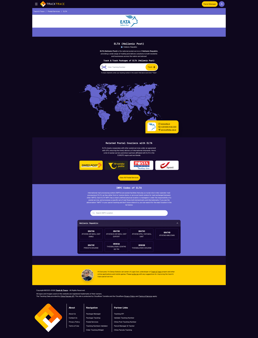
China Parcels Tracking (123, 330)
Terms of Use (74, 326)
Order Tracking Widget (95, 330)
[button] (36, 4)
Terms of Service (145, 296)
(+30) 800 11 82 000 (168, 127)
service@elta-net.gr (168, 130)
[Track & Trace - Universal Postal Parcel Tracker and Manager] (52, 4)
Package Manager (93, 314)
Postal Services (92, 322)
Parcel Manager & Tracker (124, 326)
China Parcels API (67, 296)
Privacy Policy (129, 296)
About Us (72, 314)
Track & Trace (156, 272)
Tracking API (119, 314)
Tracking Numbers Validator (97, 326)
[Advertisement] (129, 32)
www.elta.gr (165, 124)
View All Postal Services (129, 177)
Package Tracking (93, 318)
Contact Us (73, 318)
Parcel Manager (209, 4)
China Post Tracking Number (125, 322)
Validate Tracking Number (124, 318)
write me (135, 274)
